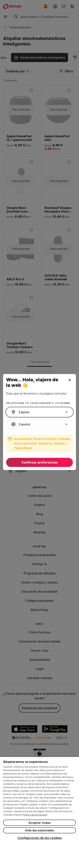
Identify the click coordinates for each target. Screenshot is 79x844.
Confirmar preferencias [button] (39, 462)
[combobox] (39, 412)
